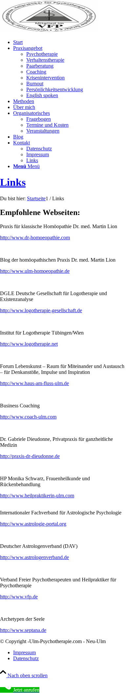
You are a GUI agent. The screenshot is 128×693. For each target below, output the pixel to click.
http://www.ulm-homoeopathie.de (35, 271)
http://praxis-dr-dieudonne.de (30, 456)
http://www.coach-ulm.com (28, 417)
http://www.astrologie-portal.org (33, 524)
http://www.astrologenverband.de (34, 557)
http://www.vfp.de (19, 596)
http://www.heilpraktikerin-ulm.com (37, 495)
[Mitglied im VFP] (49, 31)
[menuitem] (70, 42)
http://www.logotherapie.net (29, 344)
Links (13, 182)
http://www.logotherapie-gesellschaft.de (41, 310)
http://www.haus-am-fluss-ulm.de (34, 383)
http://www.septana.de (23, 630)
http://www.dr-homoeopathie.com (35, 237)
